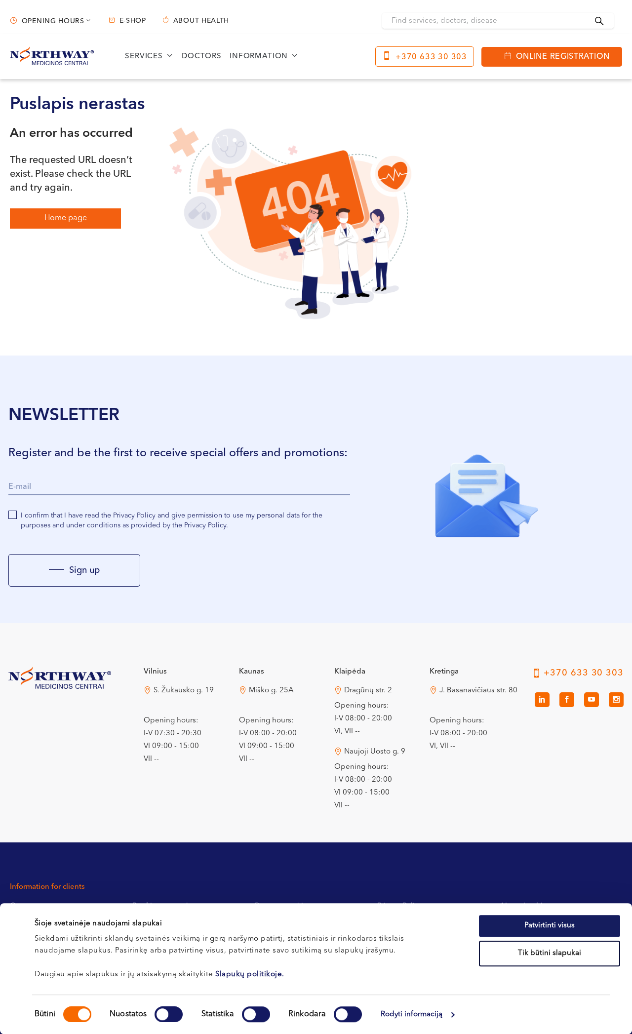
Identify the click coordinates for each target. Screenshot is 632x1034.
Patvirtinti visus (549, 925)
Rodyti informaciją (412, 1014)
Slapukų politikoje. (249, 974)
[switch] (169, 1014)
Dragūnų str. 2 (368, 690)
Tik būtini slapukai (549, 953)
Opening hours (53, 21)
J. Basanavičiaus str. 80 (478, 690)
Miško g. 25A (271, 690)
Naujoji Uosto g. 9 (374, 752)
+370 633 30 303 (431, 57)
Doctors (202, 56)
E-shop (132, 20)
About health (201, 20)
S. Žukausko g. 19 (184, 690)
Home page (65, 218)
